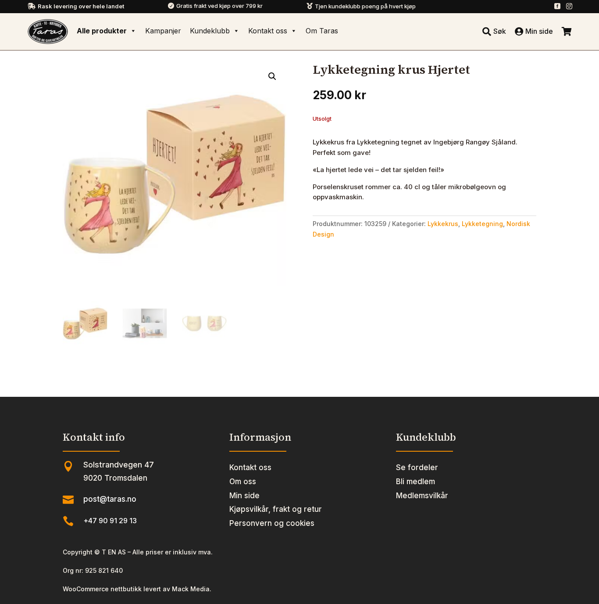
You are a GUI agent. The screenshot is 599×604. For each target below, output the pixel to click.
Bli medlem (415, 481)
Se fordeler (417, 467)
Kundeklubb (210, 30)
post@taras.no (109, 499)
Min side (244, 495)
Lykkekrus (443, 223)
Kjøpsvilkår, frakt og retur (275, 509)
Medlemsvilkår (422, 495)
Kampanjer (163, 30)
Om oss (242, 481)
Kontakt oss (267, 30)
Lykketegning (482, 223)
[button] (272, 76)
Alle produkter (102, 30)
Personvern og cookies (271, 523)
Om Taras (322, 30)
